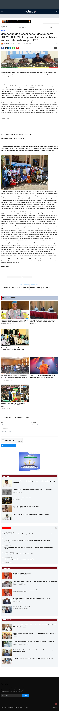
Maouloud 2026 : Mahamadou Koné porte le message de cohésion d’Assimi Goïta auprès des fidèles (14, 405)
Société (6, 26)
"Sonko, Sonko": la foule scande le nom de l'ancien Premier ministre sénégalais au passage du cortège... (34, 650)
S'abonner (25, 695)
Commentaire (4, 428)
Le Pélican (14, 507)
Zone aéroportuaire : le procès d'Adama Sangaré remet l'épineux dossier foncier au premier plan (34, 625)
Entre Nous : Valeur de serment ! (21, 606)
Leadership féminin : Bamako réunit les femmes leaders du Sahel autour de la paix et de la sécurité (28, 547)
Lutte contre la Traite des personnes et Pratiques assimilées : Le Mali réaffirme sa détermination (14, 320)
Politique (29, 16)
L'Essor (2, 380)
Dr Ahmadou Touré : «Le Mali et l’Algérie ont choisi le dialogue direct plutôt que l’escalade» (34, 481)
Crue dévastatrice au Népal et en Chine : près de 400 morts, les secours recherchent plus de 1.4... (29, 534)
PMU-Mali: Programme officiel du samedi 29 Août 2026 (19, 559)
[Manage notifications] (56, 704)
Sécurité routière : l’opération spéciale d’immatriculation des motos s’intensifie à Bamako (34, 633)
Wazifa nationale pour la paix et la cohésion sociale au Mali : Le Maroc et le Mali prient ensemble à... (13, 349)
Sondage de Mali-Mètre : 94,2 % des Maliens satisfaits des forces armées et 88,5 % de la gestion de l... (42, 321)
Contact (55, 707)
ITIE (9, 277)
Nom (2, 422)
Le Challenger (3, 323)
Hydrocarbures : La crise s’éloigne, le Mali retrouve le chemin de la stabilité (33, 658)
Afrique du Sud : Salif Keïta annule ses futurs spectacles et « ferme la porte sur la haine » (42, 376)
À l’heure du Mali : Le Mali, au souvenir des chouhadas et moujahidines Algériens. (32, 490)
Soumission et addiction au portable (23, 497)
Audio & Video (22, 16)
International (42, 16)
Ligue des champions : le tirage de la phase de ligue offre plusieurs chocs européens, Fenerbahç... (27, 541)
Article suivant (34, 284)
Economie (35, 16)
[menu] (2, 11)
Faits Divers (14, 16)
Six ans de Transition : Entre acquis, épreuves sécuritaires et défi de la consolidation (32, 599)
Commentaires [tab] (7, 417)
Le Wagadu (15, 627)
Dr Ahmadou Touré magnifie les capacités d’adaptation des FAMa (31, 514)
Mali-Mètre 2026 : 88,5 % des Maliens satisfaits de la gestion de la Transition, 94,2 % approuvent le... (14, 377)
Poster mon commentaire (8, 445)
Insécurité (49, 16)
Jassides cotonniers (16, 277)
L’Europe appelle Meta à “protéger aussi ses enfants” (18, 554)
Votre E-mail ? (33, 422)
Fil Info (2, 16)
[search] (57, 11)
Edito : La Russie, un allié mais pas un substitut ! (26, 506)
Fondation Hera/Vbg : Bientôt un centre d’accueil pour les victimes (16, 288)
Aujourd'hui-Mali (15, 584)
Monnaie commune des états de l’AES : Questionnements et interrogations (40, 288)
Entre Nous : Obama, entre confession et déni (25, 590)
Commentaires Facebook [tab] (22, 417)
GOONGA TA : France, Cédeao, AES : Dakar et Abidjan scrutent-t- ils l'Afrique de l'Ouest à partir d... (35, 582)
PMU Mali (8, 16)
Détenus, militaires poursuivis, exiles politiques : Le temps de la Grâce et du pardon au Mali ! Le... (33, 642)
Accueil (2, 26)
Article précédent (24, 284)
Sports (55, 16)
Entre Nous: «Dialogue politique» (22, 573)
